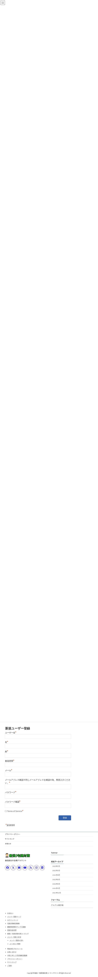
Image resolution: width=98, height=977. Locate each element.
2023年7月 (56, 866)
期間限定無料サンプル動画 (16, 927)
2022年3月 (56, 879)
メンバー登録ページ (14, 917)
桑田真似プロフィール (15, 949)
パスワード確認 (12, 802)
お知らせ (8, 844)
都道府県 (9, 761)
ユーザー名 (10, 733)
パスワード (10, 792)
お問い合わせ (11, 952)
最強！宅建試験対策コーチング (18, 934)
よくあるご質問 (15, 944)
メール (8, 770)
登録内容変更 (11, 930)
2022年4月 (56, 875)
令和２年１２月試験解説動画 (17, 955)
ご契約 (9, 966)
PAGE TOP (93, 945)
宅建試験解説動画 (13, 924)
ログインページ (12, 920)
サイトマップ (9, 839)
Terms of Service (14, 811)
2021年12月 (56, 893)
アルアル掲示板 (57, 905)
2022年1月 (56, 888)
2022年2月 (56, 884)
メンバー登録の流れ (16, 941)
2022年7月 (56, 871)
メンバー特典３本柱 (14, 937)
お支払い (10, 913)
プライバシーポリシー (12, 834)
